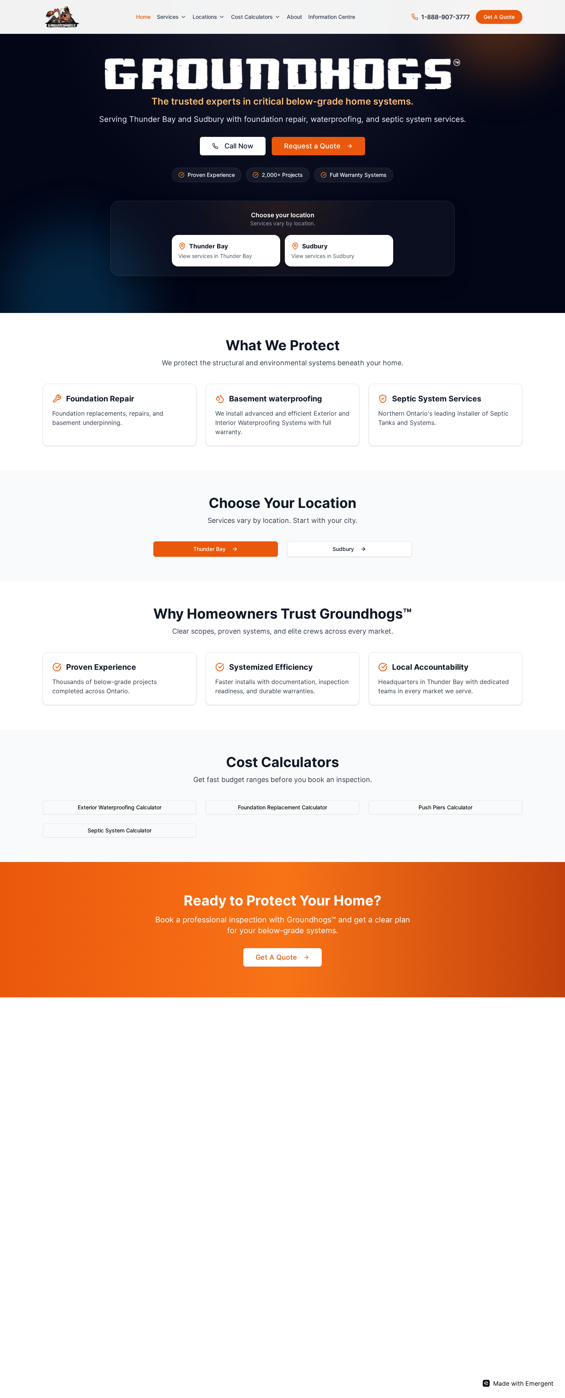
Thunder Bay (209, 549)
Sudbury (343, 549)
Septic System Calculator (119, 830)
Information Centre (331, 16)
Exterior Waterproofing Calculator (119, 807)
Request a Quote (312, 146)
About (294, 16)
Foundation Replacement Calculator (282, 807)
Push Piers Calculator (445, 807)
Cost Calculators (252, 16)
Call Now (238, 146)
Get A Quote (499, 16)
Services (168, 16)
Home (143, 16)
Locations (205, 16)
